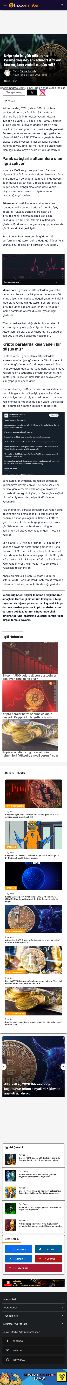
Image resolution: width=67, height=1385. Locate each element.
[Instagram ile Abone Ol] (42, 92)
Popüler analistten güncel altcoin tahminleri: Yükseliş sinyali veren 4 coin (30, 754)
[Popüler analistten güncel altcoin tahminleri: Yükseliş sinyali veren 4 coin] (30, 734)
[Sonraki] (62, 1067)
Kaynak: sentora (11, 282)
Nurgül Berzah (28, 71)
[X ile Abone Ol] (32, 92)
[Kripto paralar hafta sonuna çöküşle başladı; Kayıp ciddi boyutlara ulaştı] (30, 696)
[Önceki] (4, 1067)
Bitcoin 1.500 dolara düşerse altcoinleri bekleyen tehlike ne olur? (29, 677)
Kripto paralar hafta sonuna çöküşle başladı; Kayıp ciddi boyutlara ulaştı (27, 715)
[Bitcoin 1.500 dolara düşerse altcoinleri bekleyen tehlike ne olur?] (30, 657)
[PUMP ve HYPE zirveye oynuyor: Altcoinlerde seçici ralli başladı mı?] (33, 1209)
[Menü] (5, 5)
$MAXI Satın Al (62, 1377)
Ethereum (8, 203)
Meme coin (9, 290)
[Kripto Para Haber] (23, 5)
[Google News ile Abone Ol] (14, 92)
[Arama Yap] (62, 5)
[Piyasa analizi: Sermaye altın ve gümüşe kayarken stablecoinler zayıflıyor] (33, 1176)
